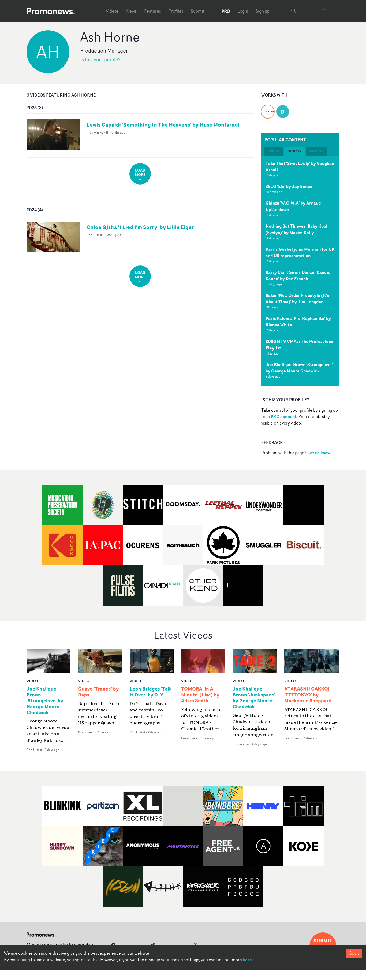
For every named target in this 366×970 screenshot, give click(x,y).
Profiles (176, 11)
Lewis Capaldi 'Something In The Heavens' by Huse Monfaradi (163, 124)
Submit (197, 11)
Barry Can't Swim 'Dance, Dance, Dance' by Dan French (298, 275)
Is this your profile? (100, 59)
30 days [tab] (294, 151)
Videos (112, 11)
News (131, 11)
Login (242, 11)
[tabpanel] (300, 271)
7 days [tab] (273, 151)
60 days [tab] (316, 151)
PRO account (284, 416)
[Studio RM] (267, 108)
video (32, 681)
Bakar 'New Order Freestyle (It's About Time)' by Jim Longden (297, 298)
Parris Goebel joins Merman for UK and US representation (300, 252)
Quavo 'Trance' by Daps (98, 692)
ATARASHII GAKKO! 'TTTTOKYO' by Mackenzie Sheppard (308, 695)
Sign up (263, 11)
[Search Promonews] (293, 11)
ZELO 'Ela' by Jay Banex (289, 186)
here (247, 959)
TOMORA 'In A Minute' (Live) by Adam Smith (200, 695)
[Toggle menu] (324, 11)
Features (152, 11)
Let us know (318, 452)
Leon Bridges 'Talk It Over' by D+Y (151, 692)
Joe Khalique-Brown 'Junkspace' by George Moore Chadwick (254, 698)
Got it (354, 953)
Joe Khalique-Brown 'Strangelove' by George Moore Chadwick (299, 367)
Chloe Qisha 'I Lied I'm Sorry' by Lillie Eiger (140, 227)
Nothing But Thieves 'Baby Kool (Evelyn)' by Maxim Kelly (296, 229)
